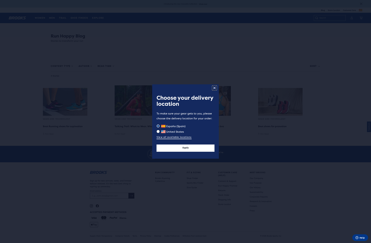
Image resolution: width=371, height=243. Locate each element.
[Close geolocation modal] (214, 88)
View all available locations (174, 137)
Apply (185, 147)
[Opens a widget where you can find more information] (360, 238)
